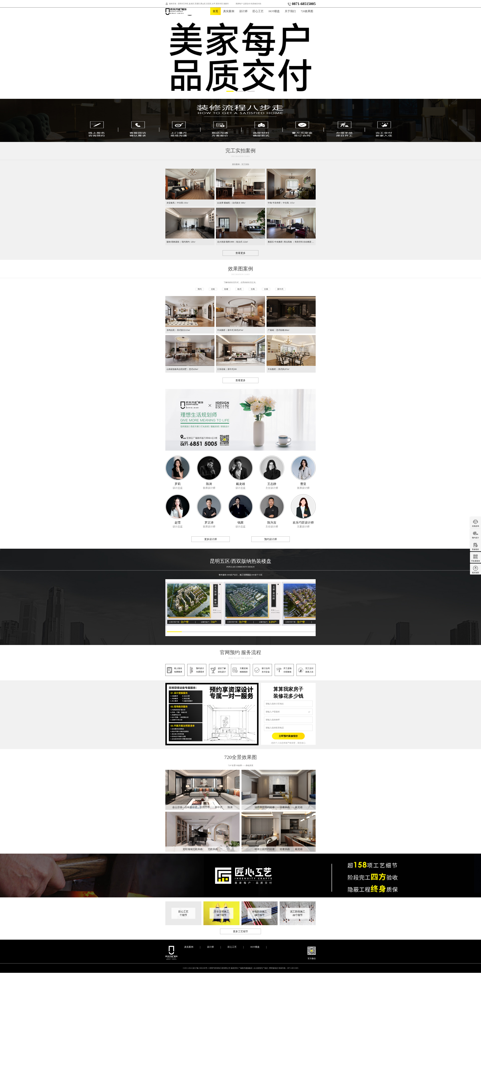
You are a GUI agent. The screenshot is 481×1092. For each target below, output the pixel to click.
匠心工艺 (258, 11)
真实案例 (228, 11)
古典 (253, 289)
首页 (215, 11)
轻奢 (226, 289)
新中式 (280, 289)
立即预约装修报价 (288, 736)
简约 (200, 289)
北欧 (213, 289)
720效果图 (307, 11)
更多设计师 (210, 539)
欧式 (239, 289)
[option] (240, 55)
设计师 (243, 11)
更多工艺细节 (240, 931)
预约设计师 (270, 539)
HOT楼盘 (274, 11)
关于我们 (290, 11)
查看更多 (240, 253)
